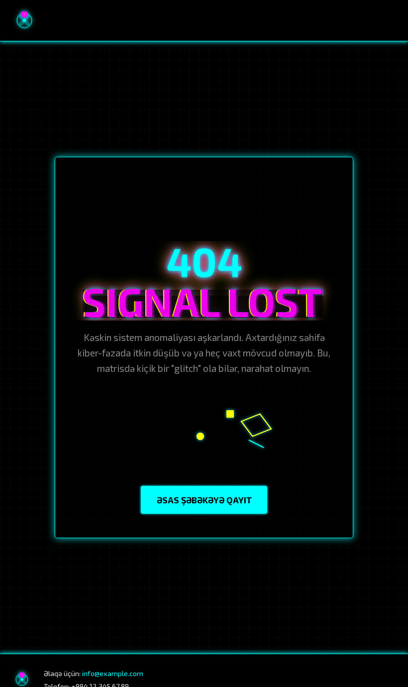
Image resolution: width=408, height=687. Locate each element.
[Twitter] (388, 679)
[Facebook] (324, 679)
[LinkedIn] (367, 679)
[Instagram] (345, 679)
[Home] (24, 20)
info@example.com (112, 673)
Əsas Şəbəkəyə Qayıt (204, 499)
